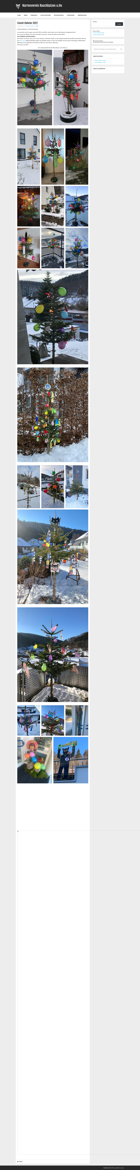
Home (19, 15)
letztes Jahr (22, 40)
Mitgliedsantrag (59, 15)
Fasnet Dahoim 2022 (98, 32)
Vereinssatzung (82, 15)
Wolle (37, 26)
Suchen (95, 21)
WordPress (112, 1168)
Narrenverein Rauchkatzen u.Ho (42, 5)
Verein (25, 15)
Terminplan (34, 15)
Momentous (121, 1168)
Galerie (20, 1161)
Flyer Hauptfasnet (45, 15)
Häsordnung (70, 15)
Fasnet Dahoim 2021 (98, 34)
